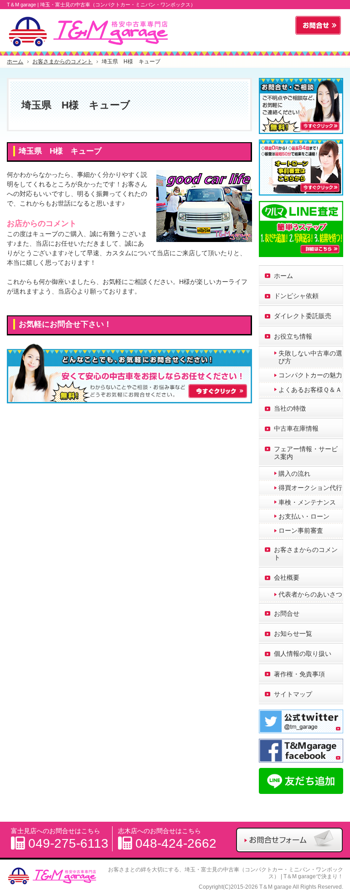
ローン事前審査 (300, 530)
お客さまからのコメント (306, 553)
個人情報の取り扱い (302, 653)
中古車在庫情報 (296, 428)
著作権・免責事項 (299, 674)
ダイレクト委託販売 (302, 315)
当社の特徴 (290, 408)
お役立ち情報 (293, 336)
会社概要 (286, 577)
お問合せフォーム (318, 25)
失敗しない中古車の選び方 (310, 357)
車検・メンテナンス (307, 502)
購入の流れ (294, 473)
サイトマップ (293, 694)
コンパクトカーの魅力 (310, 375)
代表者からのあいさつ (310, 594)
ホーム (283, 275)
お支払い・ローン (303, 516)
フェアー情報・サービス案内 (306, 452)
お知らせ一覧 (293, 633)
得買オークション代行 (310, 487)
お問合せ (286, 613)
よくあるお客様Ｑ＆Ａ (310, 389)
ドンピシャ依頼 (296, 295)
